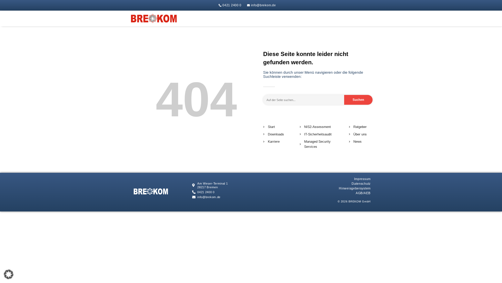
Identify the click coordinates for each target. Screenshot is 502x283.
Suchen (358, 99)
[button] (8, 274)
